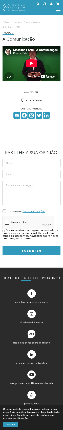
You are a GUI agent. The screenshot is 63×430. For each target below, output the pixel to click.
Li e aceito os (26, 211)
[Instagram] (31, 115)
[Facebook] (24, 115)
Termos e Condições (34, 211)
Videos (6, 22)
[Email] (16, 115)
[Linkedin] (46, 115)
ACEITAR (11, 424)
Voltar (34, 92)
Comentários (34, 100)
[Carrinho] (58, 4)
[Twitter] (39, 115)
